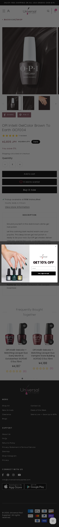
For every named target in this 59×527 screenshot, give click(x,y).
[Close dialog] (55, 246)
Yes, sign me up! (43, 273)
